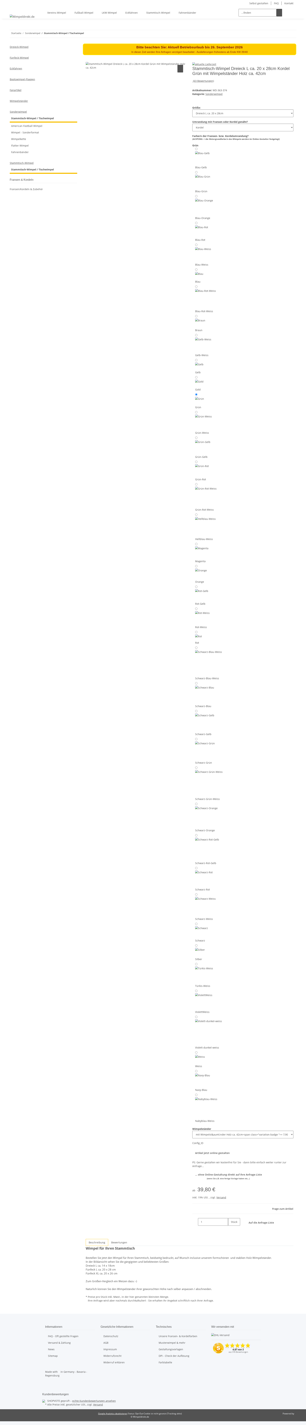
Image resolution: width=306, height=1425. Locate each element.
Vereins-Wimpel (56, 12)
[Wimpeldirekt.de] (22, 17)
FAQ (276, 3)
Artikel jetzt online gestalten (212, 1153)
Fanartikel (15, 90)
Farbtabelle (165, 1362)
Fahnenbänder (187, 12)
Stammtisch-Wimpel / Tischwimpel (32, 118)
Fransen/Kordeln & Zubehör (26, 189)
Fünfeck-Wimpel (19, 57)
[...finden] (279, 12)
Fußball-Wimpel (84, 12)
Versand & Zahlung (59, 1342)
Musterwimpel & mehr (172, 1342)
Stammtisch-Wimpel (158, 12)
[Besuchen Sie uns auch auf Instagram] (48, 1388)
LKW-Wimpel (109, 12)
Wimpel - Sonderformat (25, 132)
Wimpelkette (18, 139)
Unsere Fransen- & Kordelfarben (178, 1336)
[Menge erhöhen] (231, 1229)
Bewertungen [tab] (119, 1242)
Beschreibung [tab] (97, 1242)
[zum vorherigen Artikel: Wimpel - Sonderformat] (93, 34)
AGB (105, 1342)
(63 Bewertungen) (203, 81)
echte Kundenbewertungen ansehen (94, 1400)
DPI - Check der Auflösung (174, 1355)
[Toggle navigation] (14, 10)
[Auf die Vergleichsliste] (180, 68)
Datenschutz (110, 1336)
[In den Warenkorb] (88, 60)
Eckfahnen (131, 12)
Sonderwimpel (214, 94)
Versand (221, 1197)
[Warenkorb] (293, 13)
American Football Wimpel (26, 126)
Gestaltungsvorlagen (171, 1349)
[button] (288, 13)
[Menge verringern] (195, 1222)
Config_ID (197, 1143)
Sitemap (53, 1355)
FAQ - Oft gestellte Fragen (63, 1336)
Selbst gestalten (258, 3)
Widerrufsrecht (112, 1355)
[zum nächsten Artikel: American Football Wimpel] (87, 34)
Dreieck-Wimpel (19, 47)
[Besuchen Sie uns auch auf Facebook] (48, 1384)
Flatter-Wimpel (20, 145)
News (51, 1349)
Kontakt (288, 3)
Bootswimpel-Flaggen (22, 79)
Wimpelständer (19, 101)
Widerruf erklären (114, 1362)
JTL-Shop (299, 1413)
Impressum (110, 1349)
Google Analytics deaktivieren (112, 1413)
